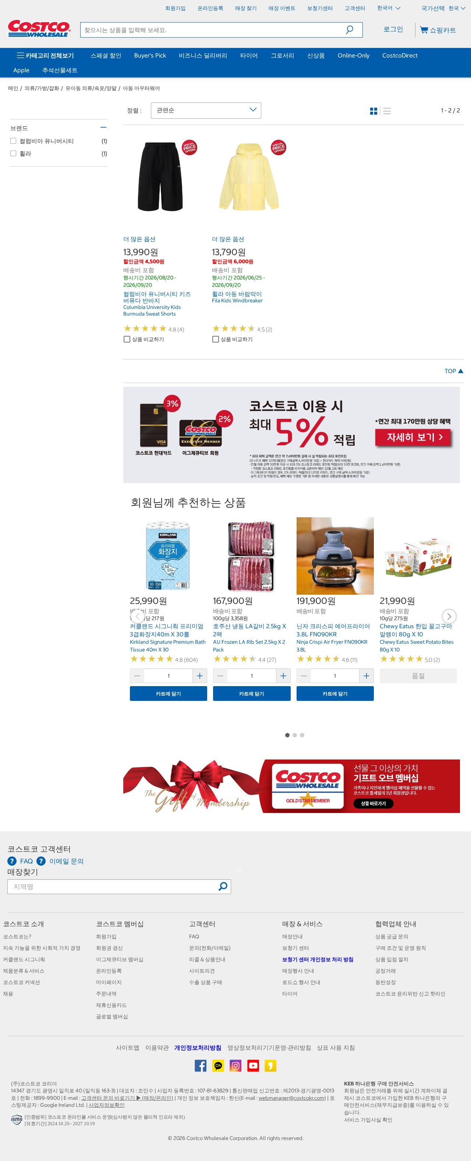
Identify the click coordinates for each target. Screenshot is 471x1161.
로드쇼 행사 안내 (301, 982)
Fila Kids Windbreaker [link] (237, 300)
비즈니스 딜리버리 (203, 55)
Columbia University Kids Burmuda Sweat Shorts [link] (152, 310)
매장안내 (292, 936)
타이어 (249, 55)
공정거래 (385, 970)
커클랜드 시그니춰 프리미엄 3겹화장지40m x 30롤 (166, 630)
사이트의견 (202, 970)
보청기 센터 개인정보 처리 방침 (318, 959)
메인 (13, 88)
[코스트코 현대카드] (291, 479)
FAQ (194, 936)
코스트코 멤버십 (120, 924)
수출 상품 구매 (205, 982)
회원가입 (106, 936)
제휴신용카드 (111, 1005)
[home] (39, 28)
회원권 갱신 (109, 948)
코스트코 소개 (23, 924)
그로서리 (282, 55)
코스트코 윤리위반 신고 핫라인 (410, 993)
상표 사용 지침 (336, 1047)
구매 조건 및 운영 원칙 (400, 948)
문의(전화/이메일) (210, 948)
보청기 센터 (295, 948)
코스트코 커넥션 (21, 982)
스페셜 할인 (106, 55)
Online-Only (353, 55)
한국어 (385, 7)
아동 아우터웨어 (141, 88)
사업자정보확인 (107, 1105)
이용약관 (157, 1047)
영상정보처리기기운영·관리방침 (269, 1047)
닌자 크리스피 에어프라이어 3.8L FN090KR (333, 630)
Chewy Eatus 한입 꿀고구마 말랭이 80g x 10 (416, 630)
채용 (8, 993)
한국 (454, 8)
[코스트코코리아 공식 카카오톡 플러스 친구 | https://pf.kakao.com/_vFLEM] (218, 1068)
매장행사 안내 (298, 970)
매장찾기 (22, 872)
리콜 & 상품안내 (207, 959)
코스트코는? (17, 936)
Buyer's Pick (150, 55)
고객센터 (202, 924)
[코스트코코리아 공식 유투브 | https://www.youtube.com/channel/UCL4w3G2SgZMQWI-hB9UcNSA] (253, 1068)
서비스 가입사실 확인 (368, 1119)
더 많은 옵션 (139, 239)
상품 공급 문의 (391, 936)
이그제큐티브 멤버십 (120, 959)
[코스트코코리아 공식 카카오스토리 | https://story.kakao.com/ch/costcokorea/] (270, 1068)
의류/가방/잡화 (42, 88)
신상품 (316, 55)
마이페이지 (109, 982)
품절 (418, 675)
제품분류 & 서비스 (24, 970)
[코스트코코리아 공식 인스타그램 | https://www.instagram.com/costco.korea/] (236, 1068)
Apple (21, 70)
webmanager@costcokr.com (291, 1098)
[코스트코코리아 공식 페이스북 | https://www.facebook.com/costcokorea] (201, 1068)
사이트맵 (127, 1047)
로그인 (393, 29)
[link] (160, 209)
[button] (354, 29)
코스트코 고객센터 (39, 849)
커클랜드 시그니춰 (24, 959)
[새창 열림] (18, 1122)
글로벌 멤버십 (112, 1016)
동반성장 (385, 982)
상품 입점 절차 (391, 959)
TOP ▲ (454, 371)
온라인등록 (109, 970)
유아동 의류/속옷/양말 (91, 88)
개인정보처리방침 (198, 1047)
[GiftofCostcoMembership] (291, 809)
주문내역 (106, 993)
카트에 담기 (168, 694)
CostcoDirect (400, 55)
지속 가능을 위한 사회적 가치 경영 (42, 948)
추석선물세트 (60, 70)
